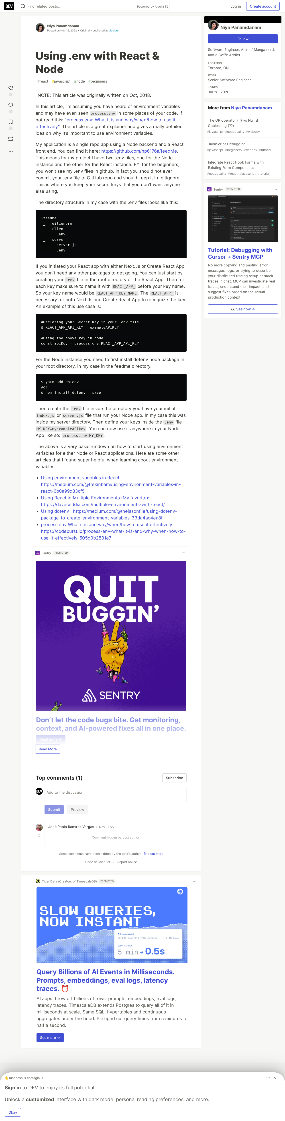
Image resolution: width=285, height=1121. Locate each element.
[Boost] (11, 138)
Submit (54, 809)
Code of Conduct (97, 862)
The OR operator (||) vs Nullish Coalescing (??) (233, 125)
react (42, 81)
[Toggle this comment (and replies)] (40, 835)
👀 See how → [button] (243, 309)
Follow (243, 39)
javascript (61, 81)
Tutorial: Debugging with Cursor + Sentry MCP (240, 253)
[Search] (22, 6)
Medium (113, 30)
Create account (263, 6)
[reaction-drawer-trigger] (10, 90)
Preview (77, 809)
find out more (153, 853)
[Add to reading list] (11, 124)
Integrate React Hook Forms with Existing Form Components (238, 167)
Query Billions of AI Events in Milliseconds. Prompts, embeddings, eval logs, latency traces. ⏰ (106, 980)
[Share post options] (10, 151)
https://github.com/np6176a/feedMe (139, 151)
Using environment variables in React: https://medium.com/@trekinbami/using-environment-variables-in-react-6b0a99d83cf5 (111, 484)
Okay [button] (12, 1112)
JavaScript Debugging (239, 147)
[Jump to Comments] (11, 107)
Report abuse (127, 862)
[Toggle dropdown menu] (183, 552)
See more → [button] (50, 1037)
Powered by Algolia (151, 6)
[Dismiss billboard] (275, 1077)
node (79, 81)
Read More (48, 749)
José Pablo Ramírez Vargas (71, 826)
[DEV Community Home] (9, 6)
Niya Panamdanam (63, 26)
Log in (235, 6)
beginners (97, 81)
